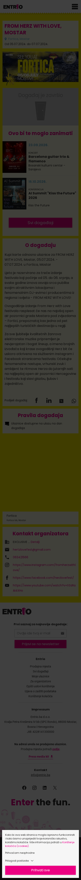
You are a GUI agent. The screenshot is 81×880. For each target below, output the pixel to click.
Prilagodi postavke (17, 860)
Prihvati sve (40, 870)
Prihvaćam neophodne (19, 853)
